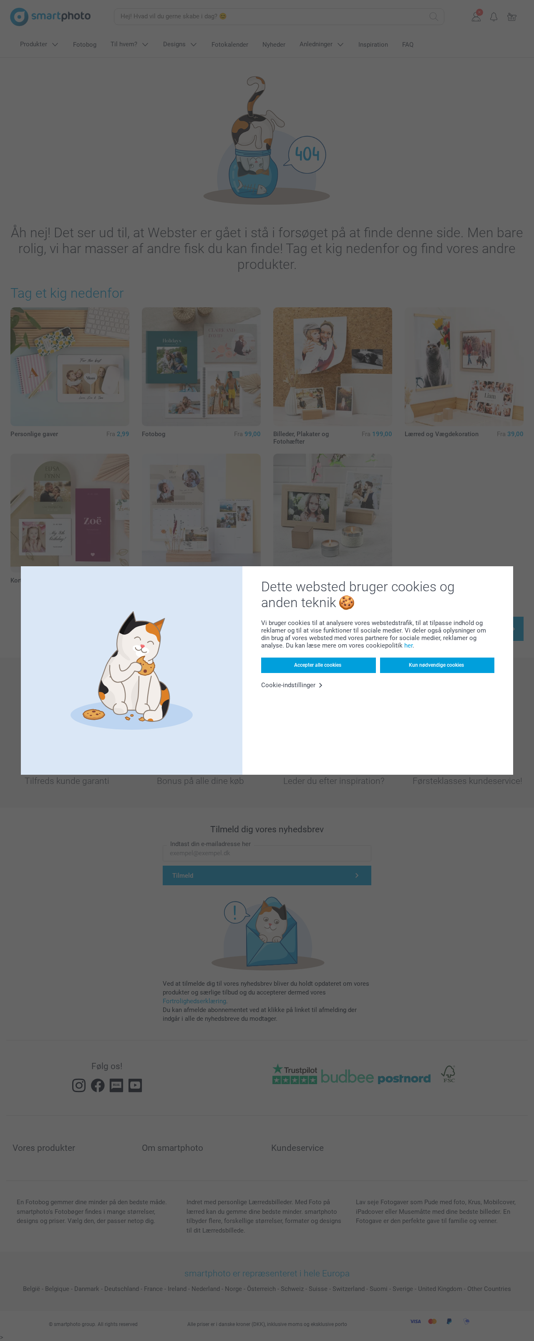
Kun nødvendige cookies (436, 665)
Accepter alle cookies (317, 665)
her (408, 645)
